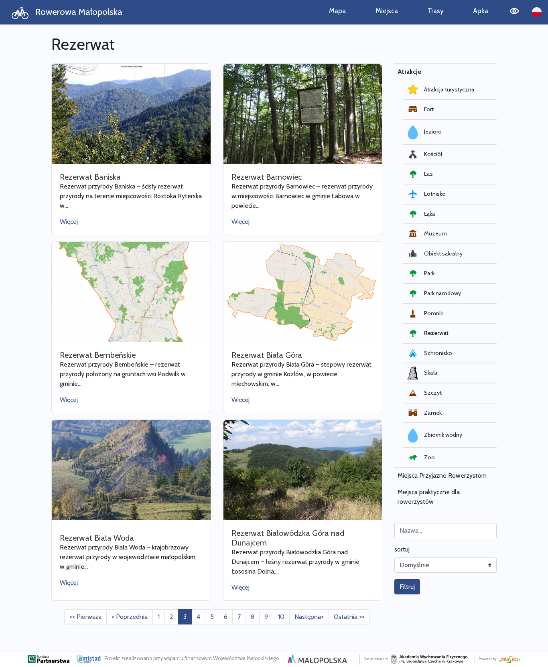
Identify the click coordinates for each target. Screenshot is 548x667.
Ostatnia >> (349, 616)
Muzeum (435, 233)
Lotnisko (435, 193)
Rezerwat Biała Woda (97, 538)
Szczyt (433, 392)
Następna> (309, 616)
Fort (429, 109)
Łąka (429, 213)
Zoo (429, 457)
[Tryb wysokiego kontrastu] (514, 12)
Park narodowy (442, 293)
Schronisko (438, 353)
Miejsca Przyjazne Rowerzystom (442, 475)
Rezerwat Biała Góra (266, 355)
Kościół (433, 154)
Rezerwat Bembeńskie (98, 355)
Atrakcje (409, 71)
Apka (480, 10)
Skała (431, 372)
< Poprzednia (130, 616)
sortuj (402, 549)
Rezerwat (436, 333)
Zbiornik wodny (443, 434)
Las (428, 173)
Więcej (69, 221)
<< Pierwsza (85, 616)
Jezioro (433, 131)
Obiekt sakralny (443, 253)
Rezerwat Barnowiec (266, 177)
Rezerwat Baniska (90, 177)
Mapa (337, 10)
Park (429, 273)
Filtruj (407, 586)
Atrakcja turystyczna (449, 89)
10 (281, 616)
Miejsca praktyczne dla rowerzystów (429, 496)
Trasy (436, 10)
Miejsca (386, 10)
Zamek (433, 412)
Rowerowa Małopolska (77, 11)
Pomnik (433, 313)
